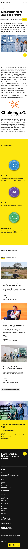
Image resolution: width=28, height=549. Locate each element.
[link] (5, 3)
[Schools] (10, 545)
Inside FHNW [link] (5, 498)
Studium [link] (3, 472)
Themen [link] (4, 8)
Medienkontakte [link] (5, 490)
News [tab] (3, 257)
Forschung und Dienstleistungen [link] (10, 475)
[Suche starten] (14, 545)
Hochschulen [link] (4, 484)
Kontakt (24, 19)
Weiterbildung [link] (5, 474)
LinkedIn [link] (3, 512)
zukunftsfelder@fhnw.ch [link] (8, 444)
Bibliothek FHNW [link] (6, 487)
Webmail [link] (3, 500)
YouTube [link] (3, 513)
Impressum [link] (3, 539)
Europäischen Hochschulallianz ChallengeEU (13, 120)
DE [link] (24, 2)
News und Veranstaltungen (16, 19)
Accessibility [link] (4, 541)
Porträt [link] (3, 482)
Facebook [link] (4, 507)
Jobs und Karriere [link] (6, 489)
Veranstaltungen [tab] (11, 257)
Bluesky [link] (3, 510)
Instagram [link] (4, 508)
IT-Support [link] (4, 497)
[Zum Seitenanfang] (25, 454)
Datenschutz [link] (4, 538)
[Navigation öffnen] (18, 545)
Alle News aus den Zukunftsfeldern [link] (10, 389)
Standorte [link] (4, 485)
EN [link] (26, 2)
